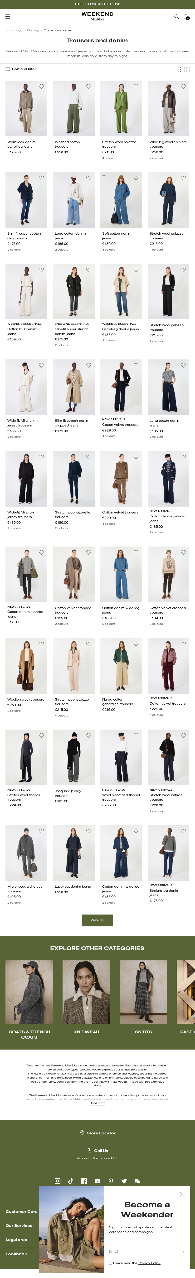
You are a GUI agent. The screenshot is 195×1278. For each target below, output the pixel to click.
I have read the (137, 1263)
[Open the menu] (7, 16)
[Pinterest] (111, 1181)
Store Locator (101, 1133)
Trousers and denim (58, 30)
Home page (13, 30)
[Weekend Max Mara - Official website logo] (97, 16)
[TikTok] (71, 1181)
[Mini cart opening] (192, 16)
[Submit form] (183, 1252)
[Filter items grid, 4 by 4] (179, 69)
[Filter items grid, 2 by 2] (187, 69)
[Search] (176, 16)
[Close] (182, 1195)
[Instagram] (57, 1181)
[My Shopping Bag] (186, 16)
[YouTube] (97, 1181)
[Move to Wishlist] (41, 86)
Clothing (33, 30)
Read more (97, 1103)
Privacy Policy (149, 1263)
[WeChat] (137, 1181)
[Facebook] (84, 1181)
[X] (124, 1181)
